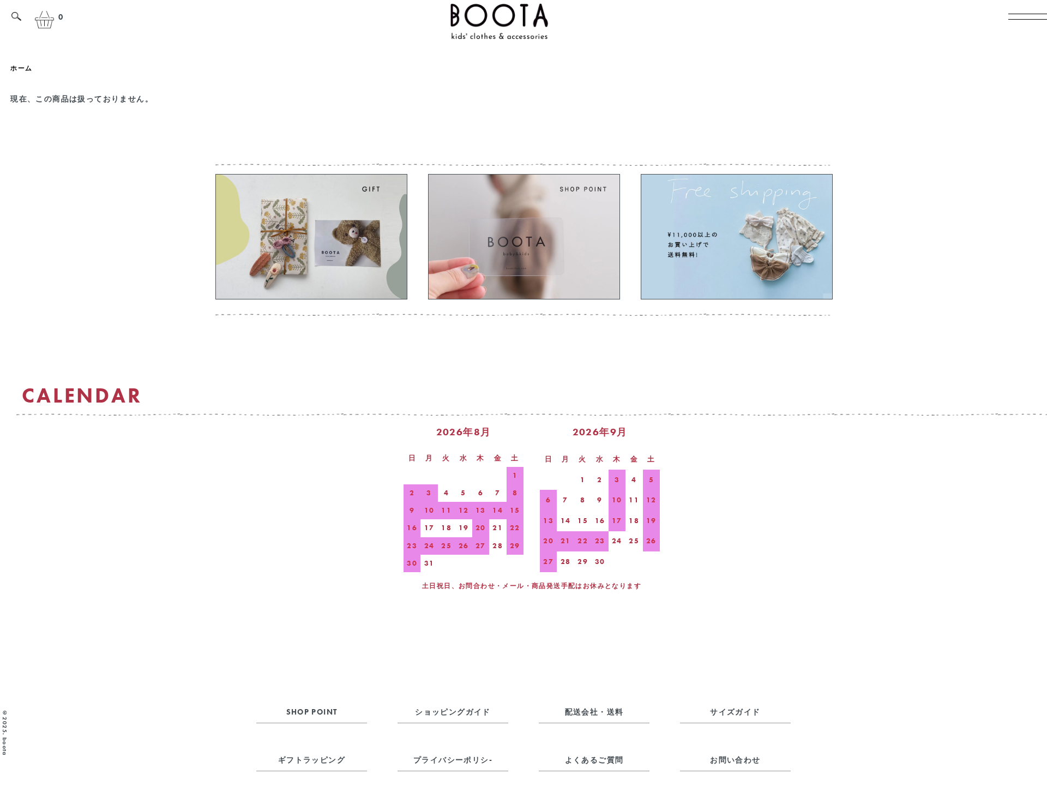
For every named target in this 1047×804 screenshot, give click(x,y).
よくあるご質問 (594, 760)
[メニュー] (1022, 24)
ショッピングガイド (453, 712)
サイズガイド (735, 712)
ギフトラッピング (311, 760)
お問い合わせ (735, 760)
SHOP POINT (312, 712)
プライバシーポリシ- (452, 760)
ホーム (21, 68)
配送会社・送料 (594, 712)
